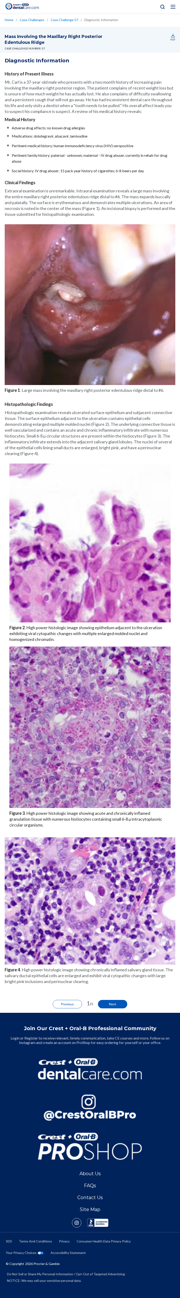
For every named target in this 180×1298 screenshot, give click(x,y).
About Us (90, 1173)
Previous (67, 1004)
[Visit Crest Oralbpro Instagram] (79, 1222)
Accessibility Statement (68, 1253)
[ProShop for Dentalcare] (90, 1146)
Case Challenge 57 (64, 20)
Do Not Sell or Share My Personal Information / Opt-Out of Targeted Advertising (66, 1274)
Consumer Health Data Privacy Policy (104, 1241)
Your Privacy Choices (21, 1253)
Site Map (90, 1209)
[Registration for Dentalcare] (90, 1068)
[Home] (22, 6)
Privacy (64, 1241)
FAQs (90, 1185)
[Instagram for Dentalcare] (90, 1107)
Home (9, 20)
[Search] (161, 6)
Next (112, 1004)
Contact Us (90, 1197)
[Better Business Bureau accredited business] (97, 1222)
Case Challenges (32, 20)
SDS (9, 1241)
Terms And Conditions (35, 1241)
